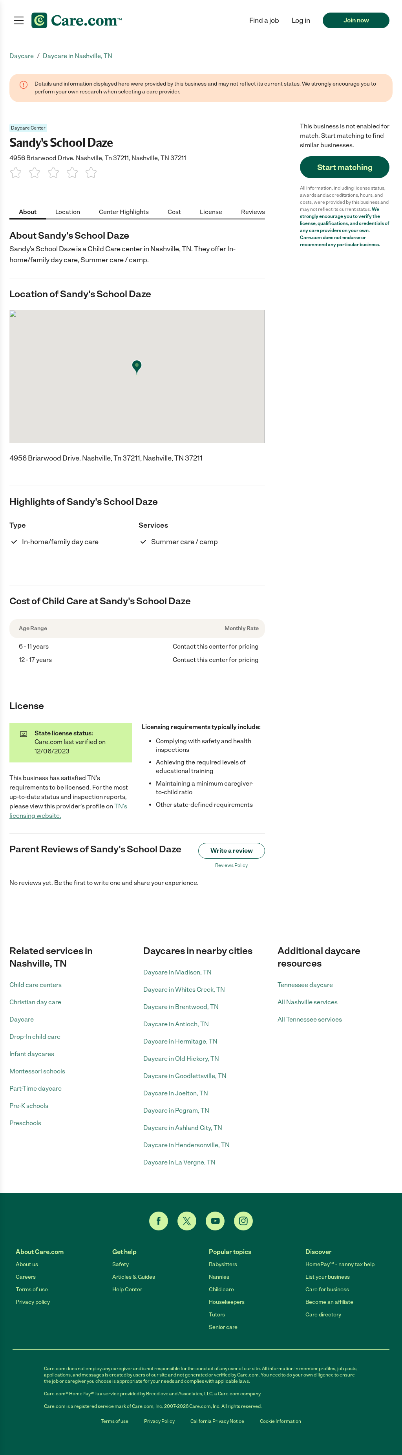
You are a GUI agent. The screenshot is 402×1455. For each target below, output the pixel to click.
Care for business (327, 1289)
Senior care (223, 1327)
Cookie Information (280, 1421)
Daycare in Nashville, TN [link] (77, 56)
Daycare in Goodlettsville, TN (185, 1076)
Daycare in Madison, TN (177, 972)
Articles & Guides (133, 1277)
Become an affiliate (329, 1302)
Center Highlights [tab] (124, 212)
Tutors (217, 1314)
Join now (356, 20)
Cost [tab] (174, 212)
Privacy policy (33, 1302)
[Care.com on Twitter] (186, 1221)
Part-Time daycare (35, 1088)
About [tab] (28, 212)
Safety (120, 1264)
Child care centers (35, 985)
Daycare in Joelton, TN (175, 1093)
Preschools (25, 1123)
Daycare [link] (21, 56)
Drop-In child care (34, 1036)
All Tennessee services (310, 1019)
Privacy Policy (159, 1421)
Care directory (323, 1314)
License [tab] (211, 212)
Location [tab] (67, 212)
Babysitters (223, 1264)
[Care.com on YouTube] (215, 1221)
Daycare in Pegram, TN (176, 1110)
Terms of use (32, 1289)
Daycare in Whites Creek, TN (184, 989)
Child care (221, 1289)
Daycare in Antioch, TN (176, 1024)
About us (27, 1264)
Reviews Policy (231, 865)
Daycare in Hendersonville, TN (186, 1145)
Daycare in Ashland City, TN (182, 1127)
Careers (26, 1277)
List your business (327, 1277)
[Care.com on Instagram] (243, 1221)
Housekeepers (227, 1302)
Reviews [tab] (253, 212)
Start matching (345, 167)
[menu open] (19, 20)
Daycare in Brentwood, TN (181, 1007)
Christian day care (35, 1002)
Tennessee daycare (305, 985)
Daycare (21, 1019)
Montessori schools (37, 1071)
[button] (301, 20)
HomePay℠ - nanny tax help (340, 1264)
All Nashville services (308, 1002)
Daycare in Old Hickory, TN (181, 1058)
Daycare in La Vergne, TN (179, 1162)
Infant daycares (31, 1054)
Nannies (219, 1277)
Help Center (127, 1289)
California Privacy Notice (217, 1421)
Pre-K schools (28, 1106)
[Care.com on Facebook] (158, 1221)
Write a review (231, 850)
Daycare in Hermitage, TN (180, 1041)
